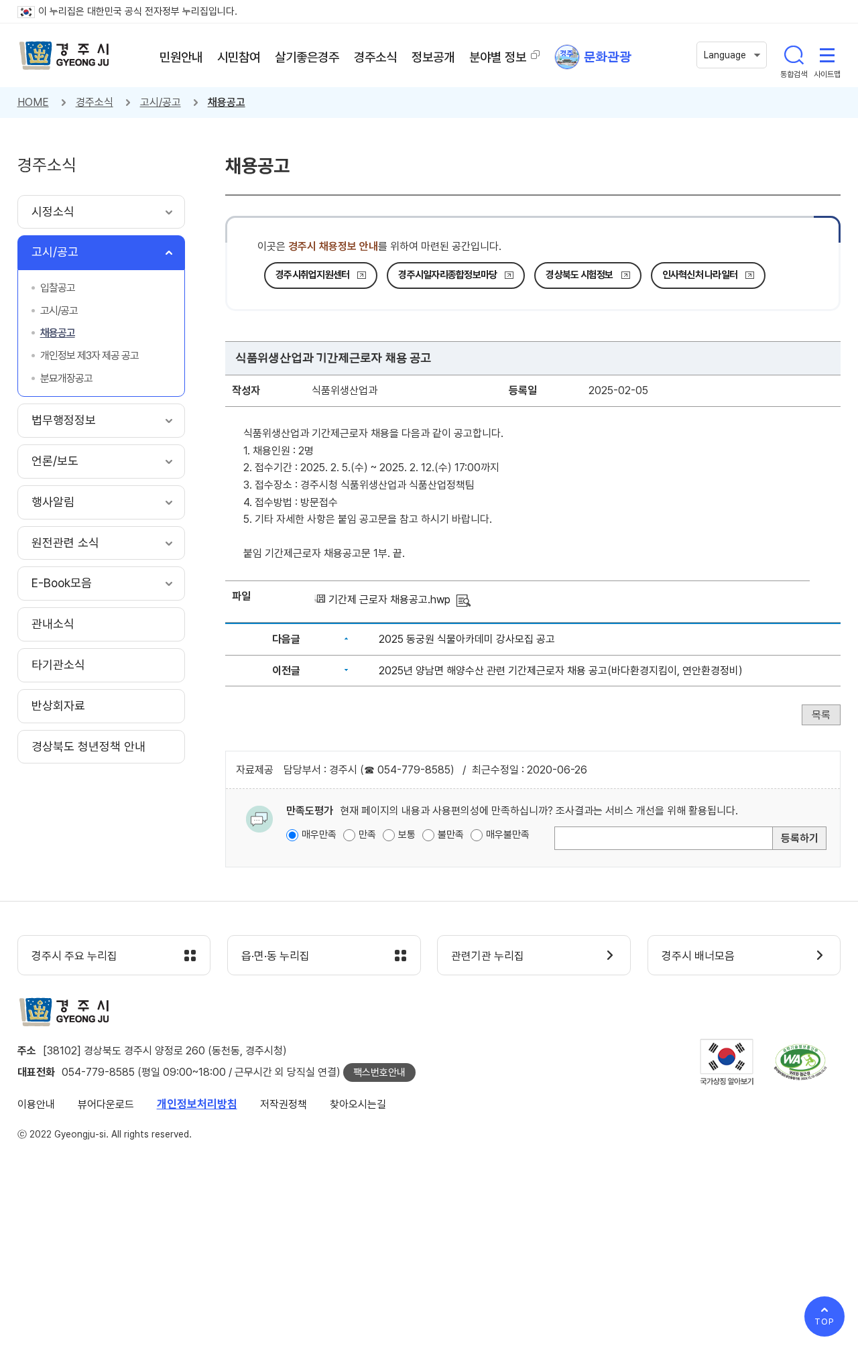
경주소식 (94, 102)
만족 (367, 835)
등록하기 (799, 838)
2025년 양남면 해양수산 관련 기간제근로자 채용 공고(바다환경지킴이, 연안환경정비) (561, 670)
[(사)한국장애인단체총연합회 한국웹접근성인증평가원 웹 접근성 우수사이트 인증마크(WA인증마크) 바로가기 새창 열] (800, 1062)
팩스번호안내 (379, 1072)
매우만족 (319, 835)
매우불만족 (508, 835)
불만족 (451, 835)
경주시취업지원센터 (312, 275)
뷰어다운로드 (106, 1104)
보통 (407, 835)
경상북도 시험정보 (579, 275)
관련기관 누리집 (487, 956)
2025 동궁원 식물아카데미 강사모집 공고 (467, 639)
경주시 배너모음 (698, 956)
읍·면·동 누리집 (275, 956)
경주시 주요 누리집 (74, 956)
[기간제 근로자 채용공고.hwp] (463, 599)
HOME (33, 102)
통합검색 (793, 55)
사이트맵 (827, 55)
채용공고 (226, 102)
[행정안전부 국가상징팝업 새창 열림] (726, 1062)
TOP (824, 1321)
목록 (821, 715)
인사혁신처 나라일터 (700, 275)
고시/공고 (160, 102)
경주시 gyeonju (64, 55)
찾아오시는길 (358, 1104)
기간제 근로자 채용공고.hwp (389, 599)
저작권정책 (283, 1104)
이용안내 (36, 1104)
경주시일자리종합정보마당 (447, 275)
